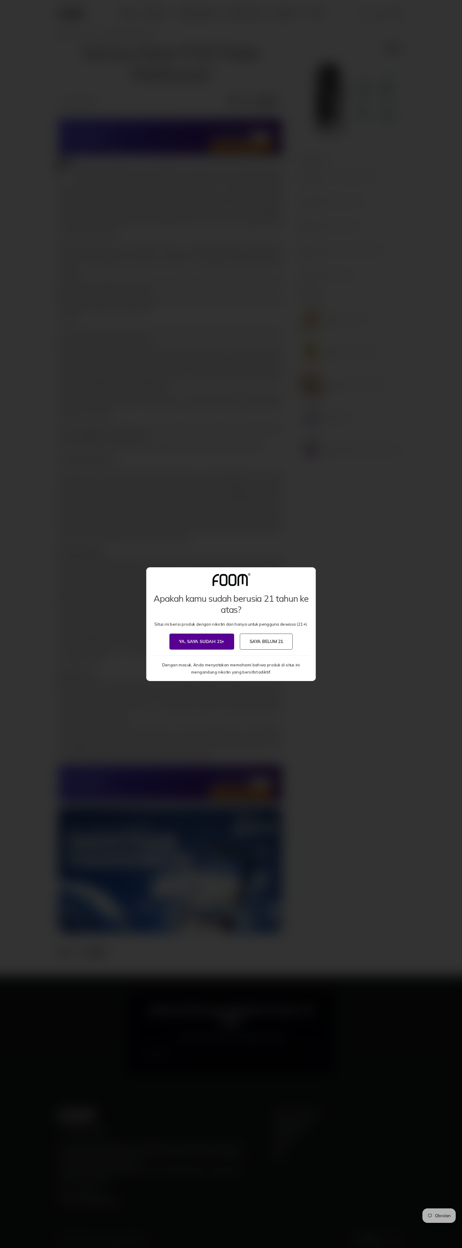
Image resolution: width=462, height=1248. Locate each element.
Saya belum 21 (266, 641)
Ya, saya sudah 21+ (201, 641)
